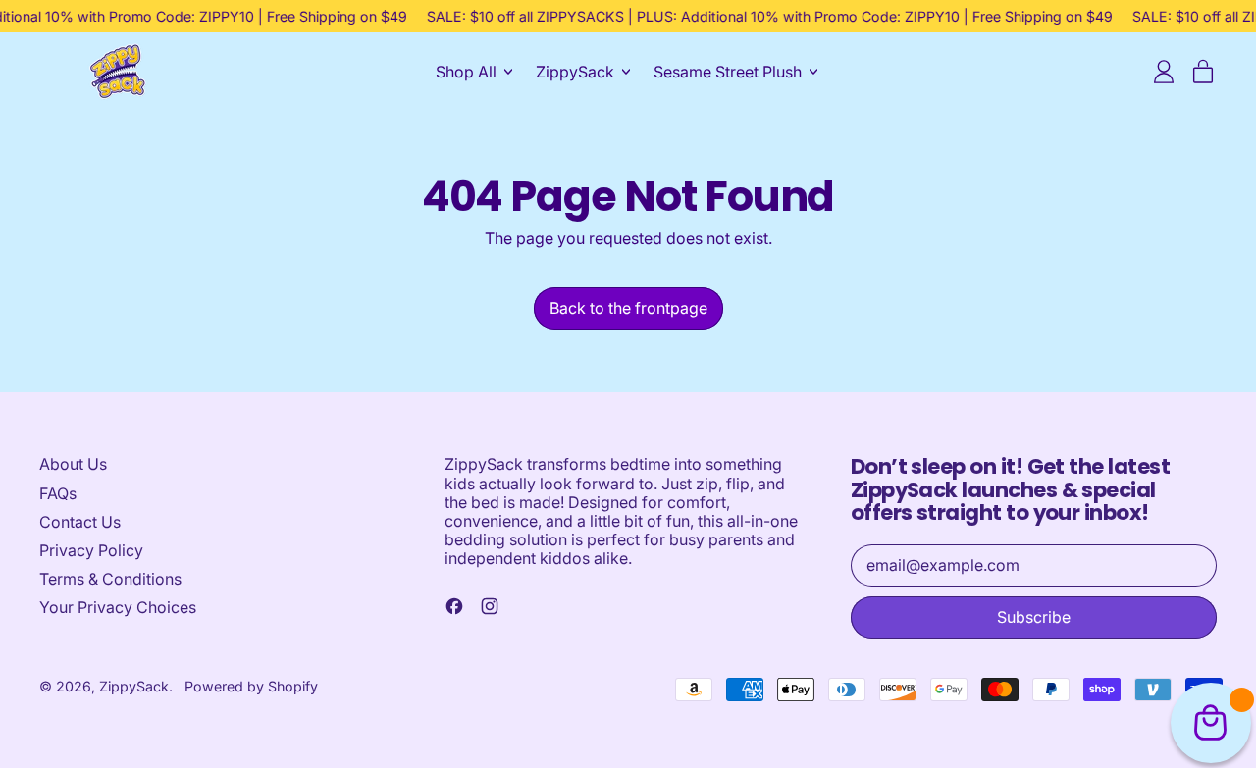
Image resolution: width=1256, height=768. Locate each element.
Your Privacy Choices (117, 607)
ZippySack (134, 686)
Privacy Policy (91, 550)
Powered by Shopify (251, 686)
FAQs (58, 493)
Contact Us (80, 522)
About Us (73, 464)
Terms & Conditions (110, 579)
